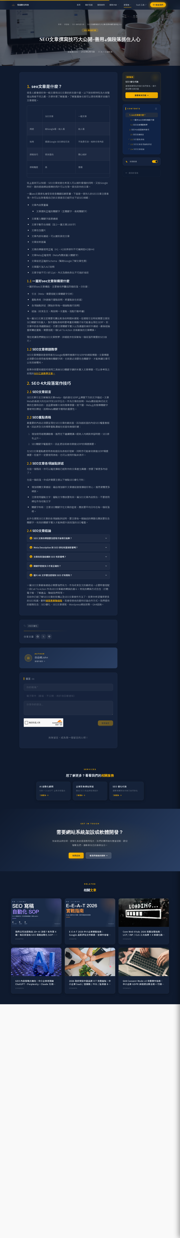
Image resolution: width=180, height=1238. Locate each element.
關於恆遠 (89, 4)
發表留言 (105, 723)
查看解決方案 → (142, 95)
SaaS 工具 (140, 4)
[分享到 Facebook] (37, 636)
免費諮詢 (76, 855)
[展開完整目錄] (156, 109)
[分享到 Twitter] (43, 636)
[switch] (142, 161)
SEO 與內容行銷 (78, 24)
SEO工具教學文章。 (44, 373)
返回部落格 (133, 173)
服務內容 (113, 4)
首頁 (79, 4)
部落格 (126, 4)
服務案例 (101, 4)
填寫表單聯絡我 (54, 600)
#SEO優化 (32, 626)
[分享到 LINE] (49, 636)
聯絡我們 (159, 4)
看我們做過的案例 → (99, 855)
